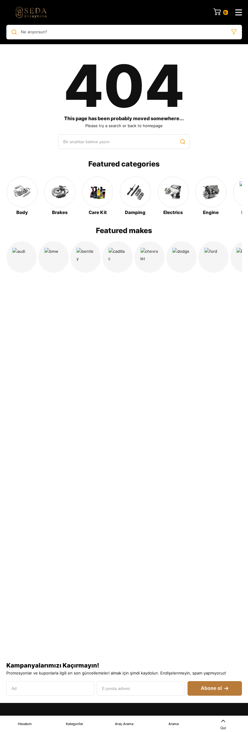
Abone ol (211, 688)
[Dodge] (181, 257)
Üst (223, 728)
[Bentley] (85, 257)
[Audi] (22, 257)
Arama (173, 724)
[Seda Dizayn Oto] (31, 12)
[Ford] (213, 257)
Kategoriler (74, 724)
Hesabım (25, 724)
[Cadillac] (117, 257)
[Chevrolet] (150, 257)
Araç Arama (124, 724)
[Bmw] (53, 257)
